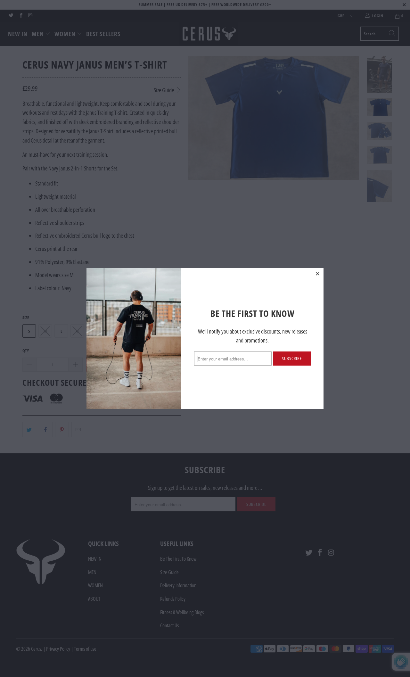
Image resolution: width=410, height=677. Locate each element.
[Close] (318, 273)
